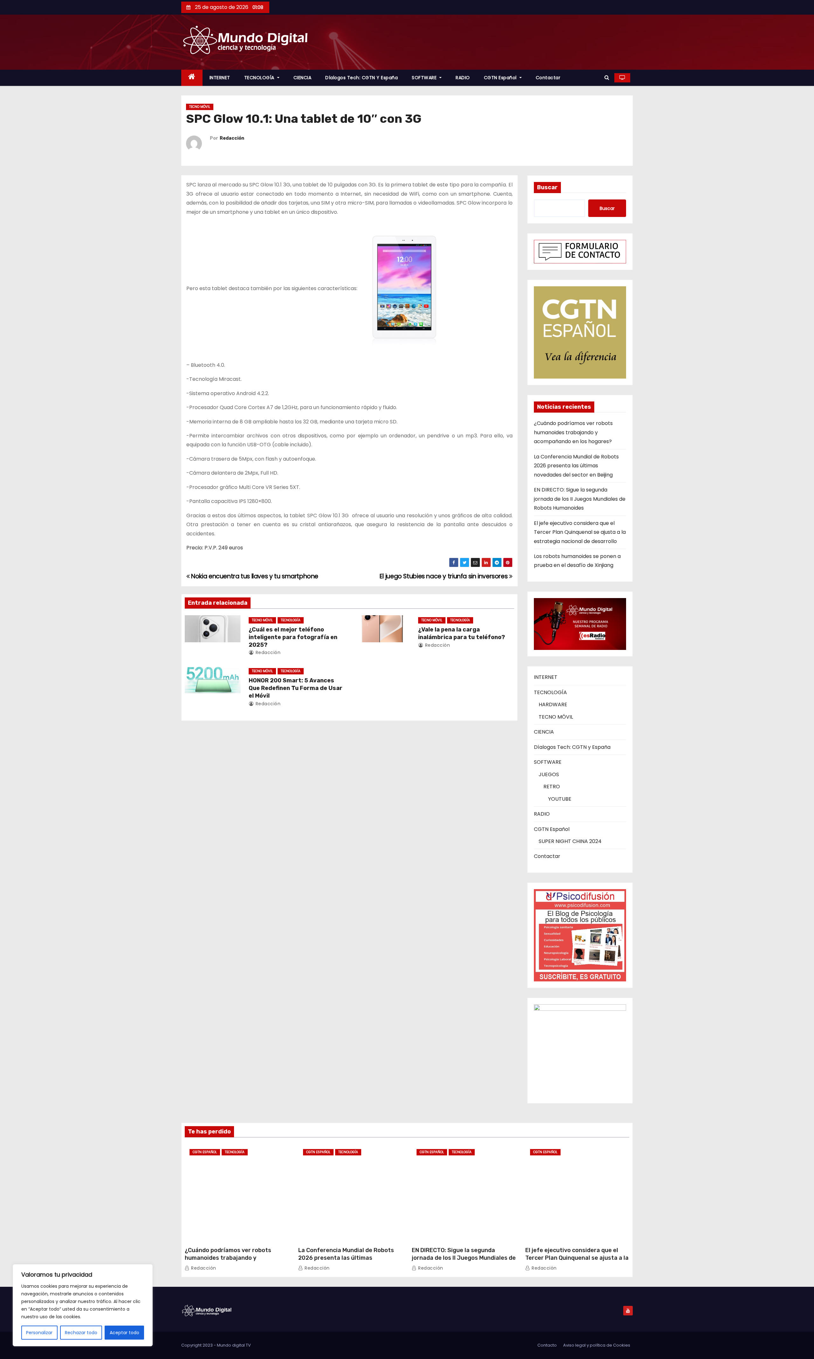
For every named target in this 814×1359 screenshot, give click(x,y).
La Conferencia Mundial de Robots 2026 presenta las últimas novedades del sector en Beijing (576, 465)
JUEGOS (549, 774)
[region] (83, 1305)
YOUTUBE (559, 799)
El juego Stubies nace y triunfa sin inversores (444, 576)
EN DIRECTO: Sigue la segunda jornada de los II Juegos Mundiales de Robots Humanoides (579, 499)
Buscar (547, 187)
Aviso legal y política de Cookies (596, 1345)
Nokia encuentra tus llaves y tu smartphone (254, 576)
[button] (606, 77)
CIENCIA (302, 77)
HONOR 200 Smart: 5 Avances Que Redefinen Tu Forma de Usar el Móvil (295, 688)
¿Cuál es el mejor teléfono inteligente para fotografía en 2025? (293, 637)
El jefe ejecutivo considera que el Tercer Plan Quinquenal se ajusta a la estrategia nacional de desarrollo (580, 532)
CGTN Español (501, 77)
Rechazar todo (81, 1332)
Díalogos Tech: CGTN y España (361, 77)
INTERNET (220, 77)
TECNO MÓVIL (199, 106)
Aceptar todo (124, 1332)
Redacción (232, 138)
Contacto (547, 1345)
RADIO (463, 77)
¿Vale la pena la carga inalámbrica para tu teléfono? (461, 633)
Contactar (548, 77)
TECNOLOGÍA (260, 77)
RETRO (551, 786)
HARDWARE (553, 704)
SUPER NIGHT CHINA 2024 (570, 841)
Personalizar (39, 1332)
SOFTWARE (425, 77)
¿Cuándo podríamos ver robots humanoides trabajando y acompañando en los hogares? (573, 432)
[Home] (192, 78)
